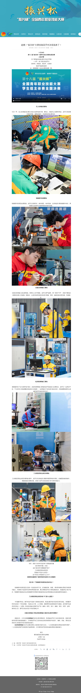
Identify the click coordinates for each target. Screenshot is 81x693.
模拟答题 (44, 34)
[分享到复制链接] (41, 649)
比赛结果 (59, 34)
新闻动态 (37, 34)
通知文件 (30, 34)
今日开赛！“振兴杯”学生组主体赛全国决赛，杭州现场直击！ (31, 645)
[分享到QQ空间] (44, 649)
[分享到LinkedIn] (63, 649)
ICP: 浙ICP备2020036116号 (46, 686)
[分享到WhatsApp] (66, 649)
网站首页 (16, 34)
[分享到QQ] (47, 649)
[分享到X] (60, 649)
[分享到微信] (53, 649)
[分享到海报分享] (69, 649)
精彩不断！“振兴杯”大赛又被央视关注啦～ (26, 643)
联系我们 (73, 34)
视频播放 (52, 34)
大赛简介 (23, 34)
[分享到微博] (50, 649)
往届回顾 (66, 34)
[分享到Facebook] (56, 649)
